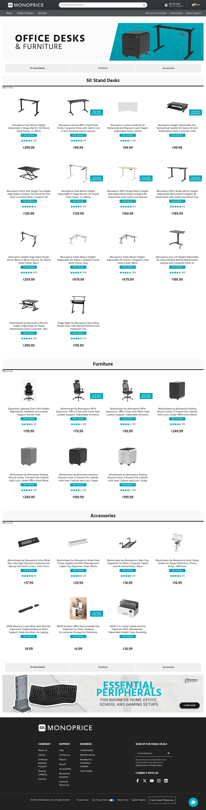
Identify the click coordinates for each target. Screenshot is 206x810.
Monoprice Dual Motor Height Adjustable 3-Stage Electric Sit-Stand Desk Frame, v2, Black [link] (28, 128)
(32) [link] (134, 140)
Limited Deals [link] (176, 13)
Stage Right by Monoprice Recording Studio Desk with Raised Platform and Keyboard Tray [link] (78, 326)
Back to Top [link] (7, 87)
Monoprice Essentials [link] (156, 13)
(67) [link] (35, 140)
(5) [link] (34, 424)
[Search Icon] (144, 5)
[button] (173, 5)
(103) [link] (84, 272)
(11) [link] (133, 576)
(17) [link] (84, 140)
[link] (25, 5)
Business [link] (42, 13)
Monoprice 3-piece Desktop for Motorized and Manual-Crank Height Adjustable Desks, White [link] (127, 128)
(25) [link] (84, 576)
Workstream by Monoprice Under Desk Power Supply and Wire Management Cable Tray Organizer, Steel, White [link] (78, 563)
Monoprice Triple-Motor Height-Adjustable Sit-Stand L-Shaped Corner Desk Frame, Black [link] (128, 260)
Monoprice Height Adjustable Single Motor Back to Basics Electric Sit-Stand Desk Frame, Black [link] (28, 260)
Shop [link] (8, 13)
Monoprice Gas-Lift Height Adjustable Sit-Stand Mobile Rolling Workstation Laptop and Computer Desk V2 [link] (177, 260)
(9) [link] (34, 576)
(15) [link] (134, 424)
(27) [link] (84, 338)
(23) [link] (35, 338)
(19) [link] (84, 424)
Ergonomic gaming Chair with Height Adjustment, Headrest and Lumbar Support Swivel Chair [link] (28, 412)
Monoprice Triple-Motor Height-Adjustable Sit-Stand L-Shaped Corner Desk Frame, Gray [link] (78, 260)
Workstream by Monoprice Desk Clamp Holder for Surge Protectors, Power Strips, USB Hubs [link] (177, 563)
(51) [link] (134, 206)
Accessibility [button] (65, 769)
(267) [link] (34, 272)
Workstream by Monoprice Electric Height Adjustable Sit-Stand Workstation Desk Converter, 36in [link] (28, 326)
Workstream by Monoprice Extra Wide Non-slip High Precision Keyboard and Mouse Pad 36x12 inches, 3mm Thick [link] (29, 563)
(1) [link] (35, 206)
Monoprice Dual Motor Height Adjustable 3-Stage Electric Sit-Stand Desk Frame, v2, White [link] (78, 194)
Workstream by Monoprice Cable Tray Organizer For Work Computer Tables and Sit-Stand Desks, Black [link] (128, 563)
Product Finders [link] (25, 13)
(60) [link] (183, 272)
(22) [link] (84, 490)
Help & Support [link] (193, 13)
